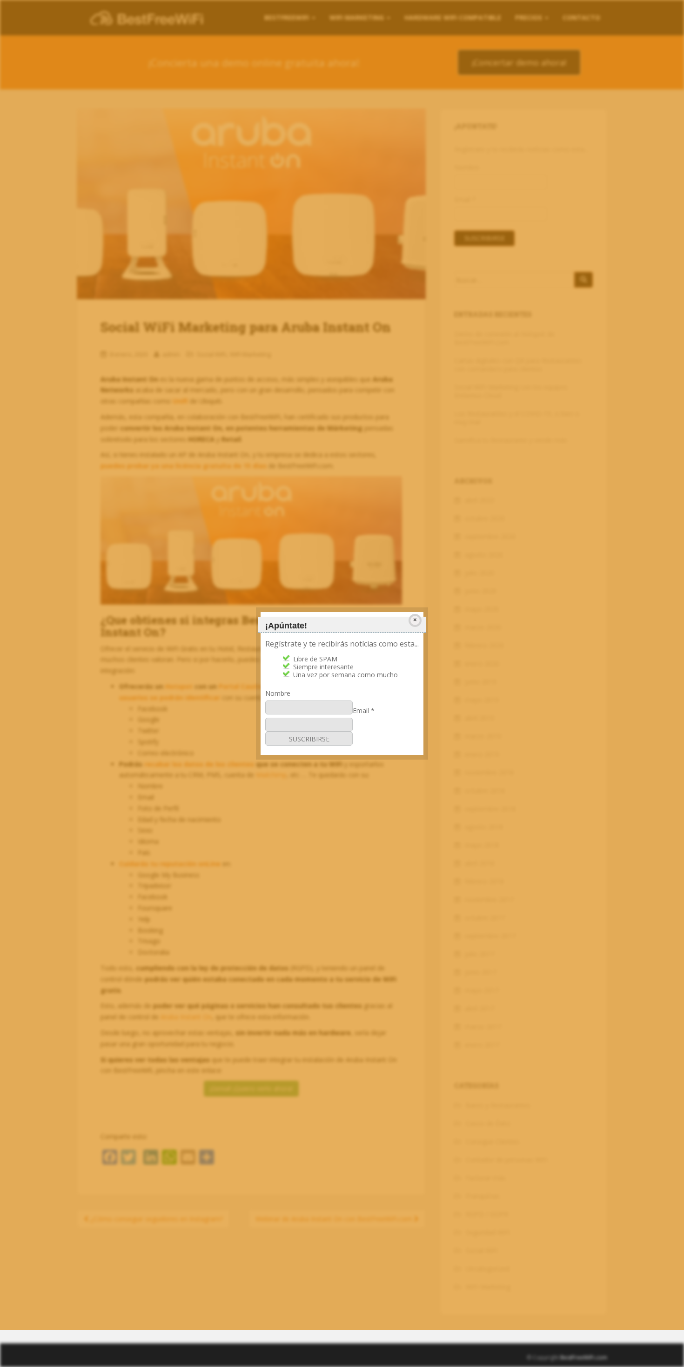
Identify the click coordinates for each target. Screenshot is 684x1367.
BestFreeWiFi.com (583, 1357)
